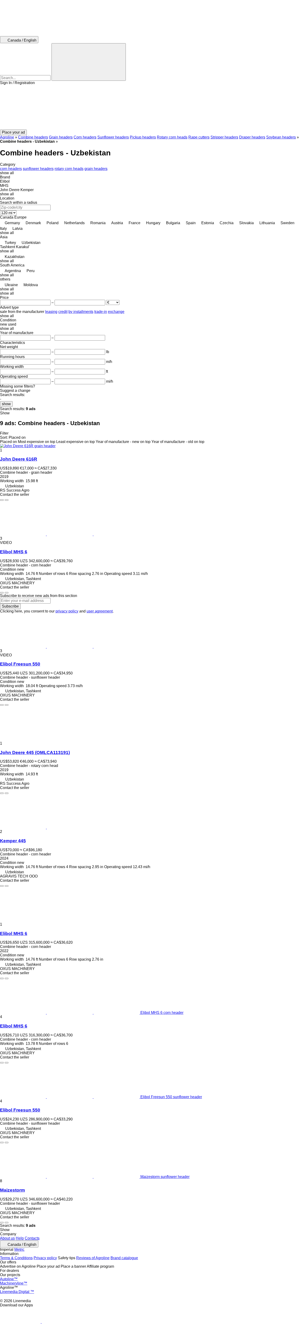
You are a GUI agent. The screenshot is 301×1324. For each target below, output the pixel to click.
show (6, 404)
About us (7, 1238)
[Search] (88, 62)
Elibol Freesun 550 (20, 664)
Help (20, 1238)
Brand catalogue (124, 1258)
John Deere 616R (18, 459)
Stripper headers (224, 137)
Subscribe (10, 606)
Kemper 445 (13, 840)
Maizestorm (12, 1190)
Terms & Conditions (16, 1258)
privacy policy (66, 611)
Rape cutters (199, 137)
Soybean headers (281, 137)
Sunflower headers (113, 137)
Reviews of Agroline (93, 1258)
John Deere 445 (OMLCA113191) (35, 752)
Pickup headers (143, 137)
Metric (19, 1249)
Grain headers (61, 137)
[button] (150, 107)
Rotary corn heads (172, 137)
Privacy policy (45, 1258)
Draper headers (252, 137)
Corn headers (85, 137)
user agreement (100, 611)
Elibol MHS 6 (13, 551)
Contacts (32, 1238)
